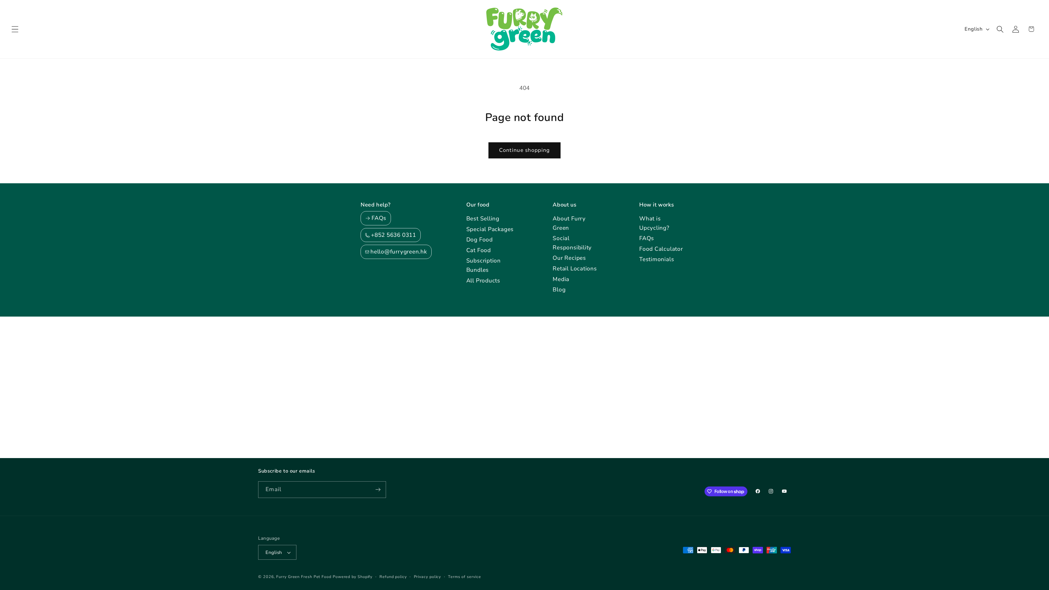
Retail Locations (575, 268)
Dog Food (479, 239)
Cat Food (478, 250)
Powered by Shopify (352, 576)
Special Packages (490, 229)
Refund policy (393, 576)
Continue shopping (524, 150)
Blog (559, 289)
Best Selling (482, 218)
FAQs (646, 238)
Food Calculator (661, 249)
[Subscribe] (378, 489)
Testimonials (656, 259)
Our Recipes (569, 258)
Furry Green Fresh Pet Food (303, 576)
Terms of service (464, 576)
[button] (15, 29)
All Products (483, 280)
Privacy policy (427, 576)
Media (561, 279)
